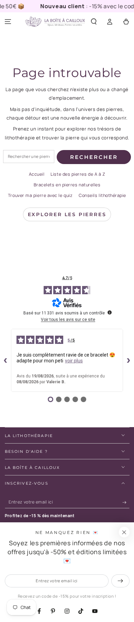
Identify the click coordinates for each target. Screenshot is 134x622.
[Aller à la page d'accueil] (55, 22)
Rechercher (94, 157)
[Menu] (8, 21)
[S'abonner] (126, 502)
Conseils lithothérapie (102, 195)
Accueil (37, 174)
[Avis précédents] (5, 360)
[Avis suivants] (128, 360)
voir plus (74, 360)
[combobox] (28, 156)
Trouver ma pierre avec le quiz (40, 195)
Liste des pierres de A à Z (78, 174)
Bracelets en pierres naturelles (67, 185)
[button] (94, 21)
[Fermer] (124, 532)
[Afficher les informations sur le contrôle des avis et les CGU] (109, 312)
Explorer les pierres (67, 214)
